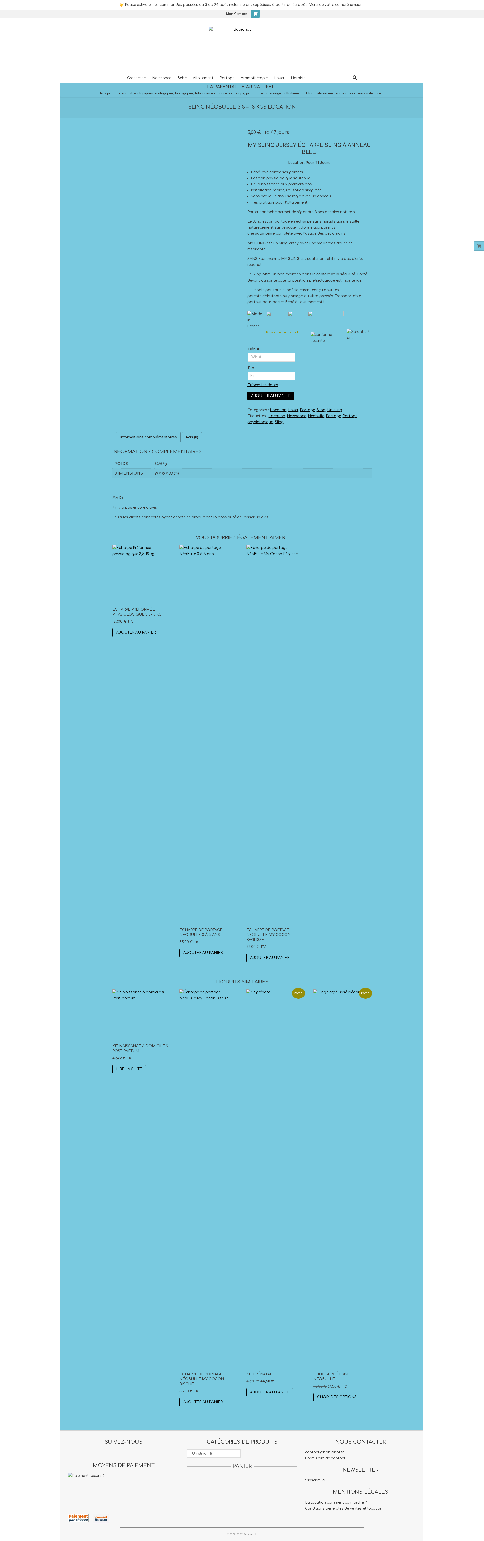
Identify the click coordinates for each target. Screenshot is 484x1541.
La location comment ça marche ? (336, 1502)
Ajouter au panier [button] (136, 632)
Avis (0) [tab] (192, 437)
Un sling (334, 410)
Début (253, 349)
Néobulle (316, 416)
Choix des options (337, 1397)
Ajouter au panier (270, 396)
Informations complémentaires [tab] (148, 437)
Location (278, 410)
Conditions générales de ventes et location (343, 1508)
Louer (293, 410)
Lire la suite (129, 1069)
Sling (321, 410)
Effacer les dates (262, 385)
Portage (307, 410)
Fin (251, 368)
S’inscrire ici (315, 1480)
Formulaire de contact (325, 1458)
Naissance (296, 416)
